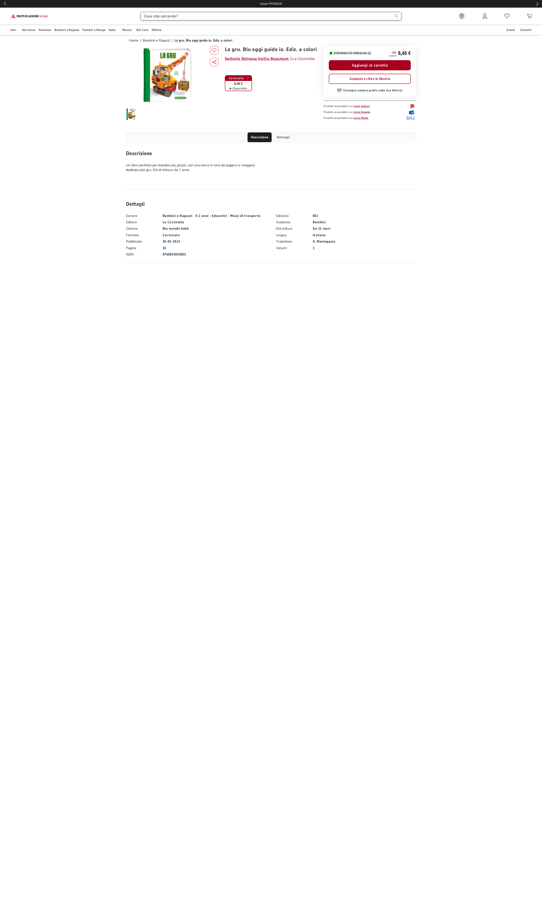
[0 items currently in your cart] (529, 16)
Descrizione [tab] (259, 137)
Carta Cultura (362, 106)
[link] (461, 16)
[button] (214, 62)
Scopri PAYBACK (271, 4)
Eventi (511, 30)
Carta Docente (362, 112)
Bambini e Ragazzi (156, 40)
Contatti (526, 30)
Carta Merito (361, 118)
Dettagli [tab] (283, 137)
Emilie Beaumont (273, 58)
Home (134, 40)
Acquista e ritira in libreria (370, 78)
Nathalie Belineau (241, 58)
